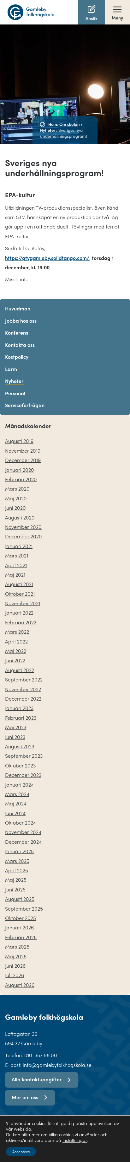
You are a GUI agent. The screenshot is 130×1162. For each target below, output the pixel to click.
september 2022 (24, 679)
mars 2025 (17, 860)
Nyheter (47, 130)
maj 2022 (15, 650)
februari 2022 (20, 622)
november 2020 (23, 526)
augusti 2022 (19, 670)
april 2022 (16, 641)
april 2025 (16, 870)
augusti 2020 (20, 517)
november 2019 (22, 450)
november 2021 (22, 603)
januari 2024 (19, 784)
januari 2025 (19, 851)
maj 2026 (16, 956)
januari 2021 (18, 546)
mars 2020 (17, 488)
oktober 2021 (20, 593)
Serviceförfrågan (24, 405)
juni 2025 (15, 889)
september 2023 (24, 755)
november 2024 (23, 832)
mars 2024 (17, 794)
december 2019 (23, 460)
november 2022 (23, 689)
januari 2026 (19, 927)
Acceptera (21, 1151)
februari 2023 (20, 717)
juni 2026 (15, 965)
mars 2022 (17, 631)
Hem (52, 124)
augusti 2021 (19, 584)
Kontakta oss (20, 344)
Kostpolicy (16, 356)
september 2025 (24, 908)
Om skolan (69, 124)
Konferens (16, 332)
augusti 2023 (19, 746)
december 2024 (23, 841)
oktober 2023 (20, 765)
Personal (15, 393)
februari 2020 (21, 479)
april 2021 (16, 565)
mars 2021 (16, 555)
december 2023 (23, 774)
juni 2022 (15, 660)
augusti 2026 (19, 984)
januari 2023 (19, 708)
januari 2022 (19, 612)
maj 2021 (15, 574)
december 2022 (23, 698)
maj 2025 (16, 879)
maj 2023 (15, 727)
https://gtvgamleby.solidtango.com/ (47, 257)
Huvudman (17, 308)
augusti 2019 (19, 440)
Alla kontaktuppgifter (37, 1079)
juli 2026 (14, 975)
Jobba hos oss (21, 320)
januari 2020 (19, 469)
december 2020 (23, 536)
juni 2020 (15, 507)
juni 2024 (15, 813)
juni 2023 (15, 736)
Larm (11, 369)
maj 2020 (16, 498)
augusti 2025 (19, 898)
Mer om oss (25, 1097)
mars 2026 (17, 946)
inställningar (74, 1140)
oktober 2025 (20, 918)
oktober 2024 (20, 822)
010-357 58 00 (40, 1055)
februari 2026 (21, 937)
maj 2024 (16, 803)
